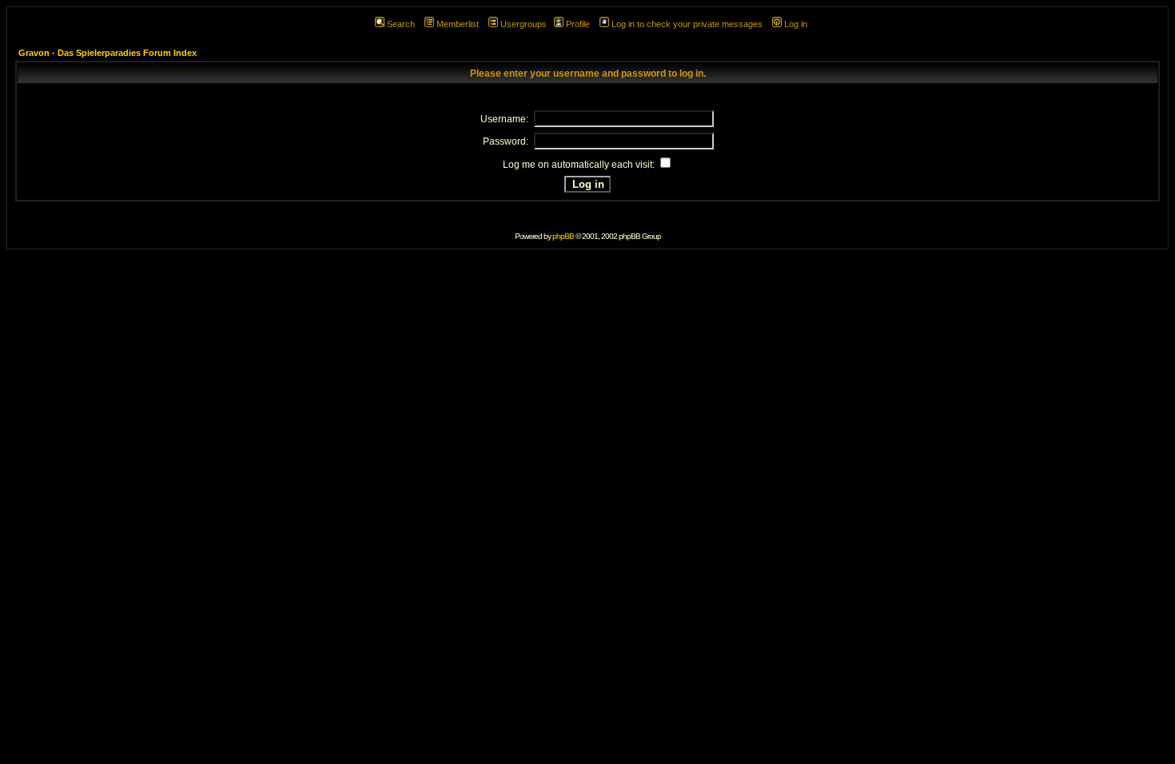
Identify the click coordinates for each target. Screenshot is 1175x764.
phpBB (563, 236)
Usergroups (523, 24)
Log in (795, 24)
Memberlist (457, 24)
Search (401, 24)
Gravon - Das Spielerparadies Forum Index (107, 53)
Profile (578, 24)
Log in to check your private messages (687, 24)
